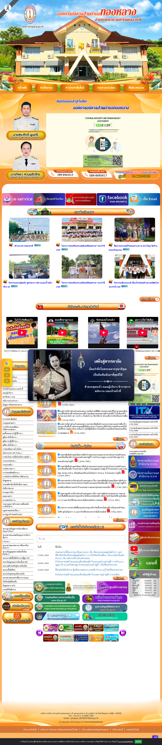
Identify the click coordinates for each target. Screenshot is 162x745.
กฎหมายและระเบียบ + (11, 510)
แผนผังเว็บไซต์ (133, 729)
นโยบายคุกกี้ (118, 729)
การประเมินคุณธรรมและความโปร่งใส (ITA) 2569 (143, 422)
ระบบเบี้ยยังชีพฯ (9, 570)
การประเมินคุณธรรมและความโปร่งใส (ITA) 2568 (143, 429)
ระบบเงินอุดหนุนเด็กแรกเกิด (14, 573)
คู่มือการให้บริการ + (10, 437)
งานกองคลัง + (8, 464)
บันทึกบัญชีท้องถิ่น (10, 581)
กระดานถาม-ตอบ (106, 87)
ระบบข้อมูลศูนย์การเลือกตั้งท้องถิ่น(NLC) (15, 552)
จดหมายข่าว (7, 496)
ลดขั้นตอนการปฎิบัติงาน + (13, 433)
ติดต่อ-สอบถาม (136, 87)
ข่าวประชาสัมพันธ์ (74, 87)
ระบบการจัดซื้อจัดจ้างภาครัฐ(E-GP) (16, 558)
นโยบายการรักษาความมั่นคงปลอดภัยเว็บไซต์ (59, 729)
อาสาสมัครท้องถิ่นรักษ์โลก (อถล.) (15, 484)
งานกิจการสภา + (9, 468)
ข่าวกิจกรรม (46, 87)
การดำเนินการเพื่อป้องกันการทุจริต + (17, 457)
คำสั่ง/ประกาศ (8, 488)
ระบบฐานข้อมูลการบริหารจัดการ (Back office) (15, 529)
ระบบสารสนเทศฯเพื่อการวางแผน (15, 577)
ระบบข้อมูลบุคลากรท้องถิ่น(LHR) (15, 562)
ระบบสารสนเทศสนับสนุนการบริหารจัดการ (16, 536)
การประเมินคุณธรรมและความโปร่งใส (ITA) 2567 (143, 435)
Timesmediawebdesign (93, 722)
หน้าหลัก (22, 87)
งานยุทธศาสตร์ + (9, 423)
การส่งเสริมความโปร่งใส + (13, 449)
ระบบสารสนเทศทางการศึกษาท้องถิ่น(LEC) (16, 546)
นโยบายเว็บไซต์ (30, 729)
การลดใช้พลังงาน (9, 589)
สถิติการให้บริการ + (10, 445)
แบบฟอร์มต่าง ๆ (9, 500)
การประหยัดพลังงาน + (11, 472)
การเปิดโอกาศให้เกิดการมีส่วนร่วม (15, 476)
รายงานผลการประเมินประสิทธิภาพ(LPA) (137, 452)
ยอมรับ (138, 741)
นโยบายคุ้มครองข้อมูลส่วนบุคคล (95, 729)
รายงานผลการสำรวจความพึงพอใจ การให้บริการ (16, 505)
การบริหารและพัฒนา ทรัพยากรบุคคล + (11, 428)
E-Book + (6, 541)
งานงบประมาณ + (9, 461)
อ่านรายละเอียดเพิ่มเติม (125, 741)
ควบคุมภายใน (8, 492)
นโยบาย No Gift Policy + (13, 453)
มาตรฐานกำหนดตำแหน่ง (12, 514)
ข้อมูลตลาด (7, 480)
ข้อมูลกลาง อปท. (9, 585)
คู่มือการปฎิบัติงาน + (10, 441)
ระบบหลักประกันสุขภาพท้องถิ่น (15, 566)
